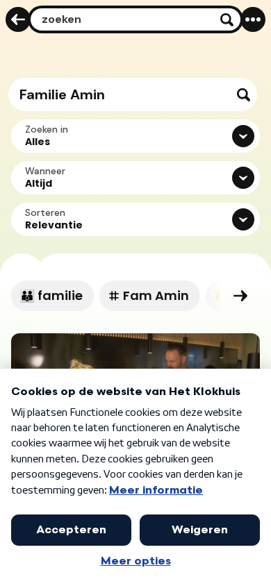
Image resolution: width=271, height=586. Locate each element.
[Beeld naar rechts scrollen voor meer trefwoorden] (240, 296)
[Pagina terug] (18, 19)
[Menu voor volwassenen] (252, 19)
